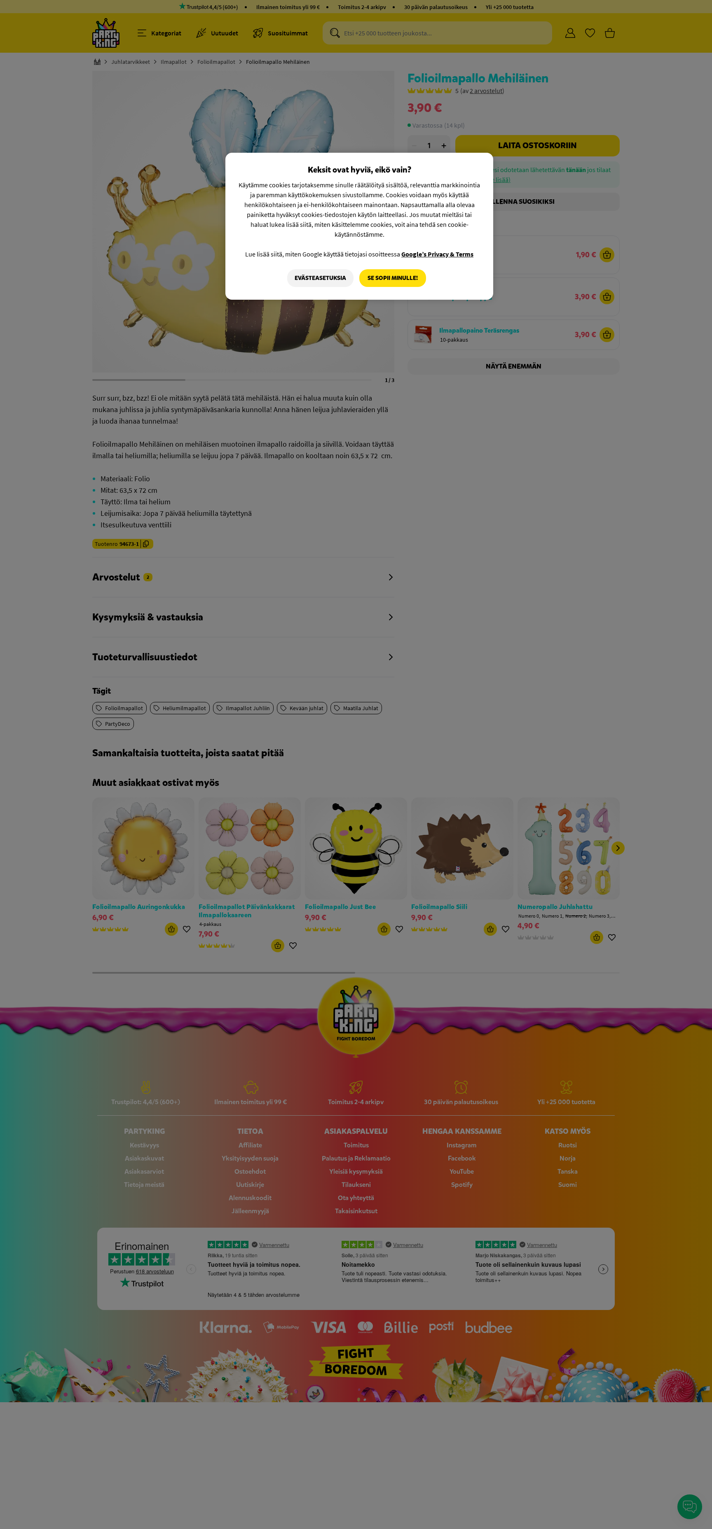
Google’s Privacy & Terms (437, 254)
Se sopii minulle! (393, 278)
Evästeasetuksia (320, 278)
